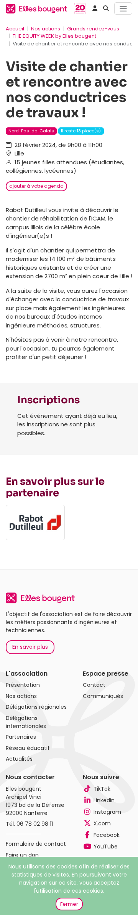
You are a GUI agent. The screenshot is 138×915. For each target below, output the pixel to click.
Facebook (107, 835)
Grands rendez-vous (93, 28)
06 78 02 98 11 (34, 824)
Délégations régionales (36, 707)
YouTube (106, 846)
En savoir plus (30, 647)
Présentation (23, 685)
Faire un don (22, 855)
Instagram (107, 812)
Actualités (19, 759)
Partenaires (21, 737)
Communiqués (103, 696)
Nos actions (45, 28)
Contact (94, 685)
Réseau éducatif (28, 748)
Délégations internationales (26, 722)
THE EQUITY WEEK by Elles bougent (54, 36)
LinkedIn (104, 800)
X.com (102, 823)
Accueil (15, 28)
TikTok (102, 789)
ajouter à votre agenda (36, 186)
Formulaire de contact (36, 844)
